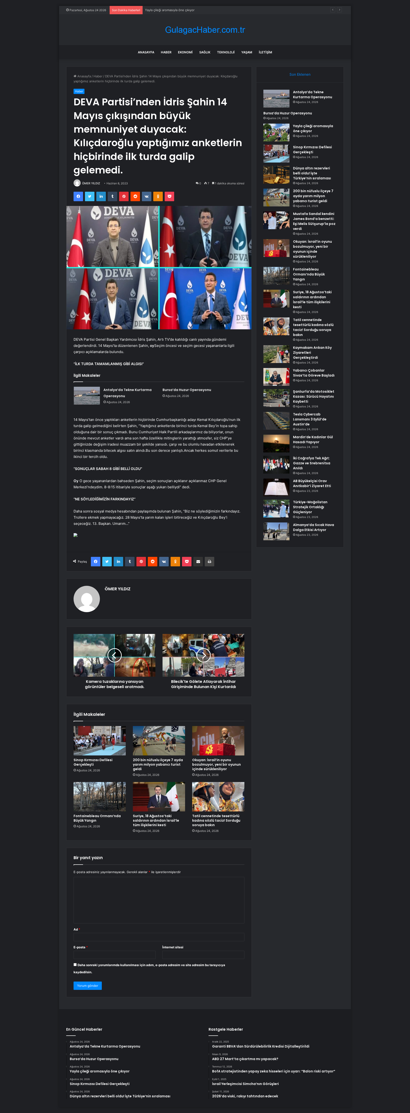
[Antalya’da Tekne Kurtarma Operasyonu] (87, 396)
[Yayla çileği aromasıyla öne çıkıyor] (276, 132)
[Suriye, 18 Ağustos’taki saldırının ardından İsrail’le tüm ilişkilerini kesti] (159, 796)
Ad (77, 929)
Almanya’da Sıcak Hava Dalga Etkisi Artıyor (313, 527)
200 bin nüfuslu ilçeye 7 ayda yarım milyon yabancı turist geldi (158, 764)
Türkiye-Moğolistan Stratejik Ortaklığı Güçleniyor (310, 507)
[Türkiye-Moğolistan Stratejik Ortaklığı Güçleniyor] (276, 508)
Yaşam (246, 52)
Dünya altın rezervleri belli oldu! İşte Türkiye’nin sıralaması (312, 173)
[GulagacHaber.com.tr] (205, 30)
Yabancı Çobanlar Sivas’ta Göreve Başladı (314, 373)
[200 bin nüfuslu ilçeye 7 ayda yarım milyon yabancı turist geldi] (159, 740)
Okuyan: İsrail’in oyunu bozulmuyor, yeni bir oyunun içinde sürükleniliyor (216, 764)
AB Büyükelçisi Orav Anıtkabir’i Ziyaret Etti (312, 483)
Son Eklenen (300, 74)
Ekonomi (185, 52)
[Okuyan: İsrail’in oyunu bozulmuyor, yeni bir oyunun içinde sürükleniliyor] (218, 740)
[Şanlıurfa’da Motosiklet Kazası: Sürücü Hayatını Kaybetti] (276, 398)
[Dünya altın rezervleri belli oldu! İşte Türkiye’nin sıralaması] (276, 175)
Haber (166, 52)
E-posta (81, 947)
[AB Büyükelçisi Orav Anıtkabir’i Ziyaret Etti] (276, 487)
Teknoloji (226, 52)
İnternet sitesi (172, 947)
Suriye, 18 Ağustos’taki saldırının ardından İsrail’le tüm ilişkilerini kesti (156, 820)
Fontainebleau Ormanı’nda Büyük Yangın (97, 818)
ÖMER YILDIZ (91, 183)
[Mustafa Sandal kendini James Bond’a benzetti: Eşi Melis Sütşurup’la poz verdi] (276, 220)
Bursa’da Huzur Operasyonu (187, 389)
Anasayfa (146, 52)
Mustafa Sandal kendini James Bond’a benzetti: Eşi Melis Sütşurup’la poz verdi (314, 221)
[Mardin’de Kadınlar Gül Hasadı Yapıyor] (276, 443)
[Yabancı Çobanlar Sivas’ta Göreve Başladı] (276, 377)
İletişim (265, 52)
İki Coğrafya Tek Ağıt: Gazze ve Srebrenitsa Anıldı (311, 463)
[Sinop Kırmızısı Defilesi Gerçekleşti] (100, 740)
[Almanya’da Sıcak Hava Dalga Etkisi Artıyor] (276, 531)
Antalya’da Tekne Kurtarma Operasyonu (312, 94)
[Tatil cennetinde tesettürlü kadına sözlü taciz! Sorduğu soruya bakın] (218, 796)
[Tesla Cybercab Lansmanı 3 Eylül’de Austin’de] (276, 421)
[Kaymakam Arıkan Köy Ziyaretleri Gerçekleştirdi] (276, 354)
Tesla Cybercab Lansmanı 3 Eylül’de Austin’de (309, 419)
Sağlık (204, 52)
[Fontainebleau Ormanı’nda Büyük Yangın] (100, 796)
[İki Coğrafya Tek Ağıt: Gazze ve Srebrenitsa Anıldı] (276, 465)
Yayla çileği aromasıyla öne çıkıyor (170, 10)
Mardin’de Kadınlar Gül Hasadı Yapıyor (313, 439)
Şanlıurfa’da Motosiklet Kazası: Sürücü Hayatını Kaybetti (313, 396)
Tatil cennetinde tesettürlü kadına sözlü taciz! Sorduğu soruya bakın (216, 820)
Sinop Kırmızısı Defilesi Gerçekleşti (93, 762)
